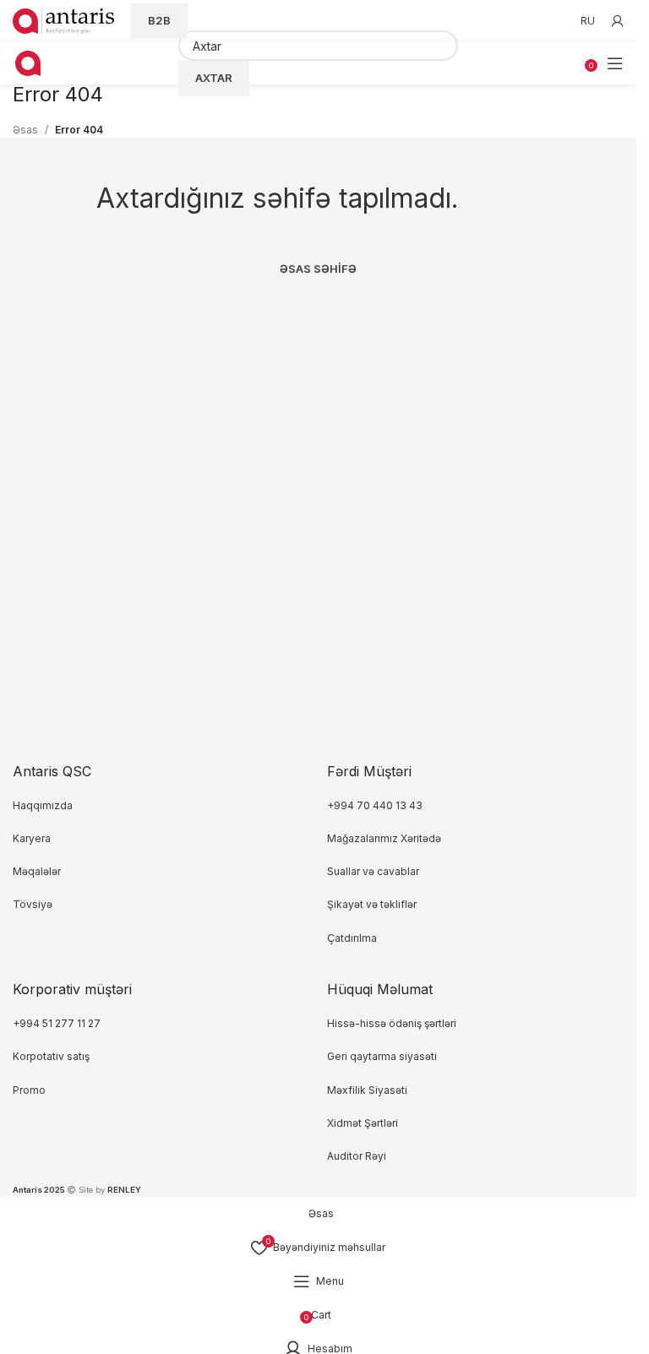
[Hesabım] (617, 21)
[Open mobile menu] (615, 63)
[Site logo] (63, 20)
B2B (159, 20)
